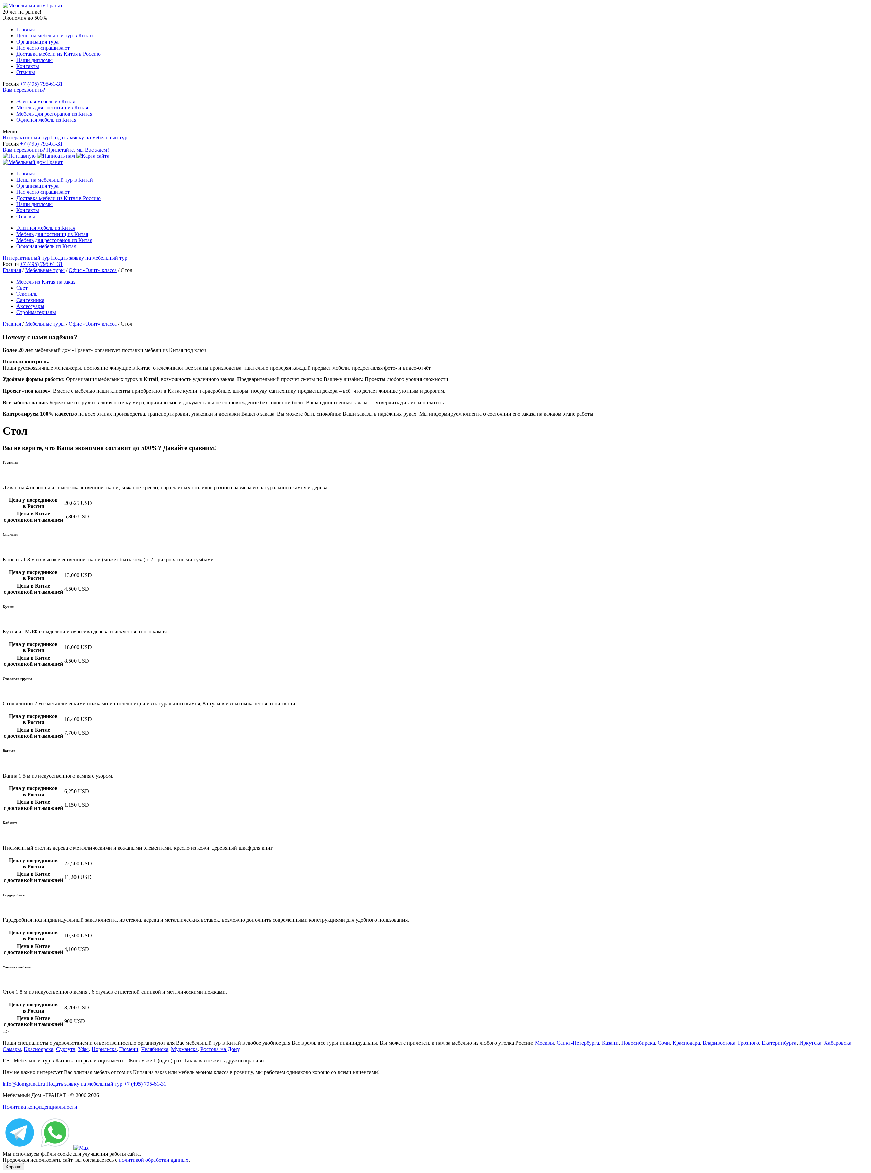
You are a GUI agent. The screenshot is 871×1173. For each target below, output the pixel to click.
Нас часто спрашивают (43, 48)
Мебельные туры (45, 270)
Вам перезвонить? (24, 90)
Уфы (83, 1049)
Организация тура (37, 42)
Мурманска (184, 1049)
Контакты (27, 66)
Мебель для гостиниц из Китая (52, 108)
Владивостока (719, 1043)
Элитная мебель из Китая (45, 101)
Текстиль (26, 294)
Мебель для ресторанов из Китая (54, 114)
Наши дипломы (34, 60)
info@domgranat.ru (24, 1084)
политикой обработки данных (153, 1160)
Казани (610, 1043)
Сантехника (30, 300)
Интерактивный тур (26, 137)
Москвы (544, 1043)
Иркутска (810, 1043)
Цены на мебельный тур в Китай (54, 35)
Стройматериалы (36, 312)
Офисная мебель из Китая (46, 120)
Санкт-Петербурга (578, 1043)
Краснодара (686, 1043)
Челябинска (154, 1049)
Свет (22, 288)
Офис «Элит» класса (93, 270)
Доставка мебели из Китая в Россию (58, 54)
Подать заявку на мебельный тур (89, 137)
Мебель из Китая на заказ (45, 282)
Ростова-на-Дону (219, 1049)
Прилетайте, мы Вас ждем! (77, 150)
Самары (12, 1049)
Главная (25, 29)
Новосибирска (638, 1043)
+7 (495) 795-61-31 (41, 84)
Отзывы (25, 72)
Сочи (664, 1043)
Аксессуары (30, 306)
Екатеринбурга (779, 1043)
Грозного (748, 1043)
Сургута (65, 1049)
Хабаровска (837, 1043)
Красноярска (38, 1049)
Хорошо (13, 1166)
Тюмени (128, 1049)
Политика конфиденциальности (40, 1107)
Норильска (104, 1049)
